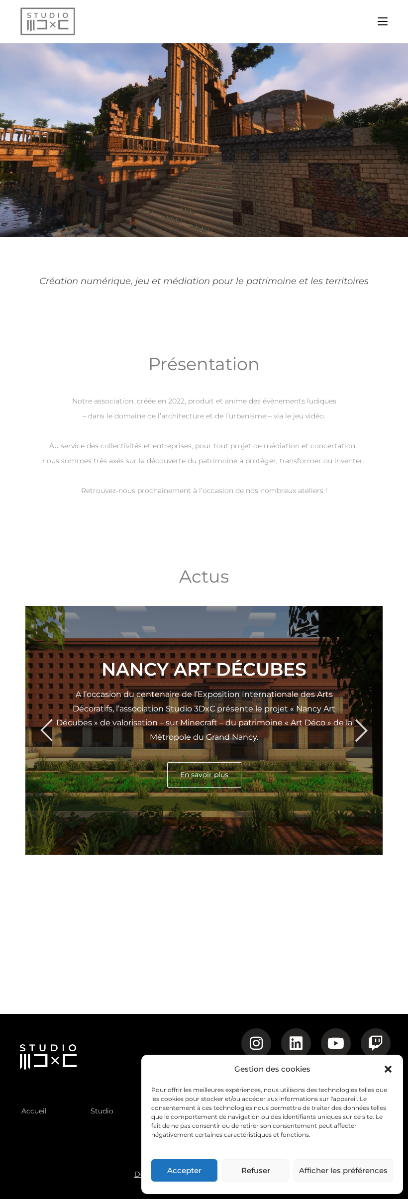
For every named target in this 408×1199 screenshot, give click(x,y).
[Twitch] (376, 1043)
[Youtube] (336, 1043)
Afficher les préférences (343, 1170)
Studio (102, 1110)
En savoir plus (204, 774)
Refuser (255, 1170)
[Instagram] (256, 1043)
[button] (388, 1069)
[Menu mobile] (383, 21)
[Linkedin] (296, 1043)
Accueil (34, 1110)
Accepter (184, 1170)
